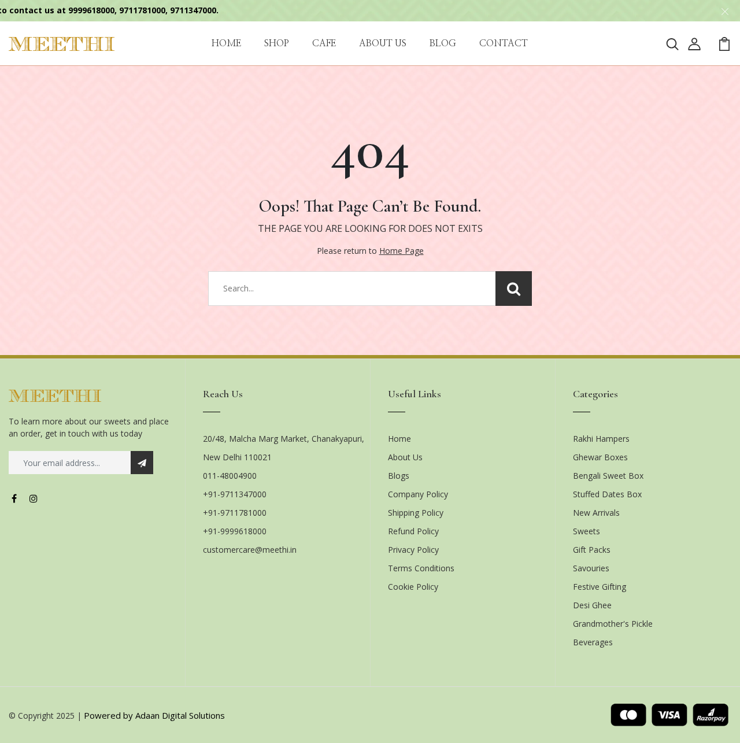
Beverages (593, 642)
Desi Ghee (592, 605)
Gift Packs (591, 549)
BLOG (443, 43)
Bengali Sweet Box (608, 475)
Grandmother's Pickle (613, 623)
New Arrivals (596, 512)
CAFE (324, 43)
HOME (226, 43)
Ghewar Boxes (600, 457)
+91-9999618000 (235, 531)
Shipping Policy (415, 512)
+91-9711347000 (235, 494)
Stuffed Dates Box (607, 494)
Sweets (586, 531)
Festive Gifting (599, 586)
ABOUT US (382, 43)
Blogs (398, 475)
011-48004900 (230, 475)
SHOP (276, 43)
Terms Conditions (421, 568)
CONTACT (503, 43)
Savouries (591, 568)
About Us (405, 457)
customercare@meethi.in (250, 549)
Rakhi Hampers (601, 438)
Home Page (401, 250)
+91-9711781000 (235, 512)
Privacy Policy (413, 549)
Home (399, 438)
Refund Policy (413, 531)
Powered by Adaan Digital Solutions (154, 715)
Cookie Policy (413, 586)
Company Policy (418, 494)
